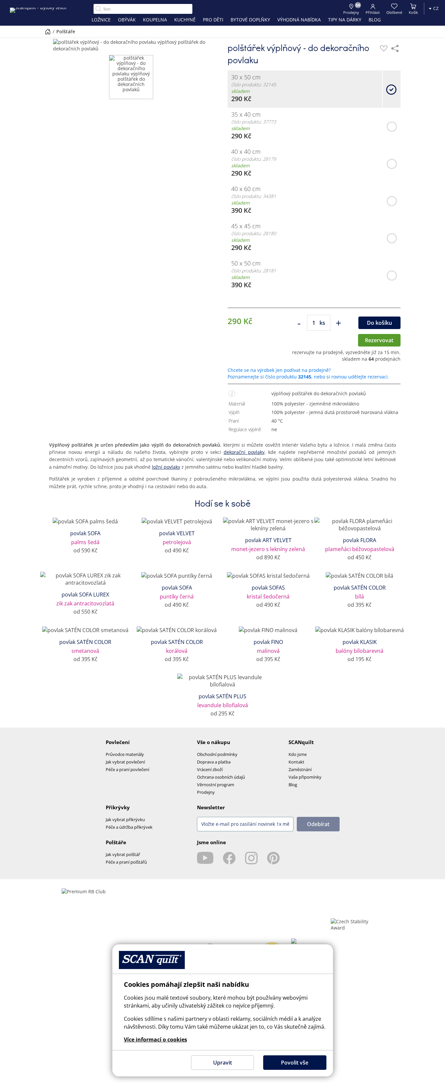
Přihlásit (373, 12)
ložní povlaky (166, 467)
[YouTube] (205, 858)
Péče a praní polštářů (126, 862)
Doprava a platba (214, 762)
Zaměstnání (300, 769)
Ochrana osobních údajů (221, 777)
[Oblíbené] (383, 48)
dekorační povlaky (244, 452)
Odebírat (318, 824)
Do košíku (379, 322)
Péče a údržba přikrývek (129, 827)
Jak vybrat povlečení (125, 762)
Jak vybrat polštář (123, 854)
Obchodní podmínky (217, 754)
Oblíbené (394, 12)
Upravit (222, 1062)
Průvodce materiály (125, 754)
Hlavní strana (48, 32)
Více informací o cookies (155, 1039)
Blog (293, 785)
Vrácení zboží (210, 769)
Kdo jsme (298, 754)
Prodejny (206, 792)
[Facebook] (229, 858)
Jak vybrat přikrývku (125, 819)
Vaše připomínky (305, 777)
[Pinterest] (273, 858)
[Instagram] (251, 858)
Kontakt (296, 762)
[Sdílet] (395, 48)
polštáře (65, 31)
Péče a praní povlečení (127, 769)
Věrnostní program (215, 785)
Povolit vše (294, 1062)
